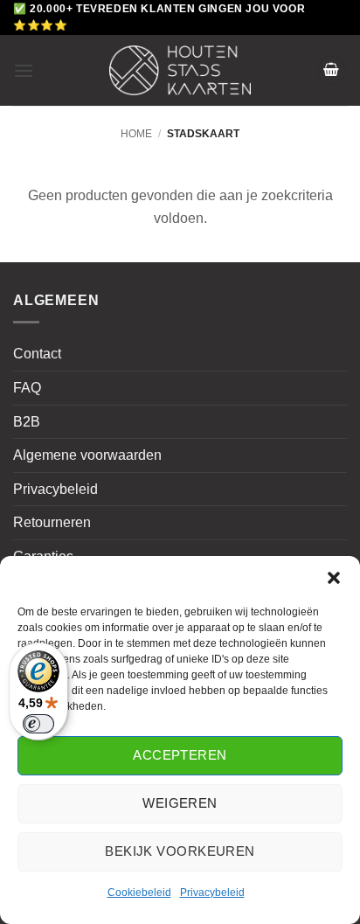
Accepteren (180, 754)
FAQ (27, 387)
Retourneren (52, 522)
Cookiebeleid (139, 892)
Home (136, 134)
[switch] (38, 723)
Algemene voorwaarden (87, 455)
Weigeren (180, 802)
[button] (334, 578)
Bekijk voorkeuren (180, 851)
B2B (26, 421)
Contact (37, 353)
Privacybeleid (212, 892)
